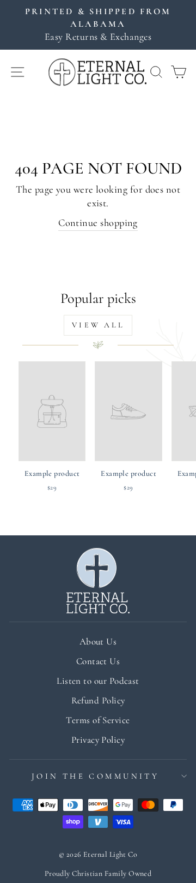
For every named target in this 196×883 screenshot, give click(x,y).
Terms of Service (98, 720)
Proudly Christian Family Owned (98, 873)
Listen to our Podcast (98, 681)
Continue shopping (98, 223)
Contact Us (98, 661)
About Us (98, 641)
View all (98, 325)
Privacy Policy (98, 739)
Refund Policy (98, 700)
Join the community (96, 776)
